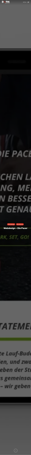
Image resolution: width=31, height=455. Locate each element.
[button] (26, 2)
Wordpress (20, 224)
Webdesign (11, 224)
